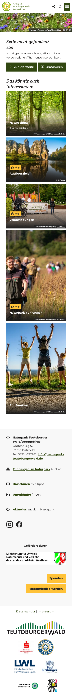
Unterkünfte (22, 494)
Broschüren (21, 484)
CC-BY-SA (67, 30)
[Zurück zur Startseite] (16, 6)
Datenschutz (25, 611)
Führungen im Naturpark (31, 469)
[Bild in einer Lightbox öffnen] (36, 558)
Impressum (46, 611)
